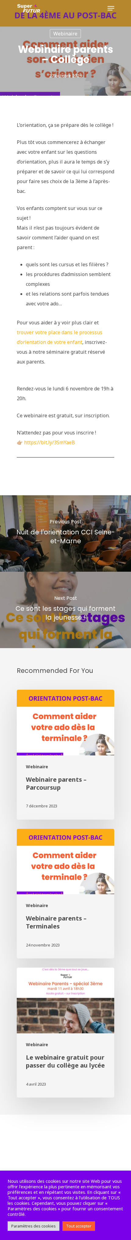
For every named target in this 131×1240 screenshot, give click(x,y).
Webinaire (65, 33)
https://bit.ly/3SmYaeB (49, 442)
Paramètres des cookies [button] (33, 1226)
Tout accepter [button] (78, 1226)
